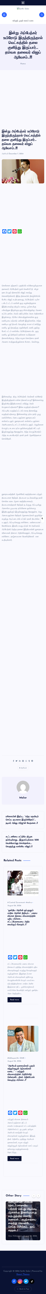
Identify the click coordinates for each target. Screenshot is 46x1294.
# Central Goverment (16, 903)
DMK (22, 1058)
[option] (23, 1220)
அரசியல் (5, 154)
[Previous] (34, 1196)
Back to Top (24, 1289)
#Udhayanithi (13, 1058)
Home (23, 64)
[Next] (38, 1196)
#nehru (29, 903)
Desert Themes (23, 1274)
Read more (14, 1000)
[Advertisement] (23, 100)
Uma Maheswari (15, 1236)
